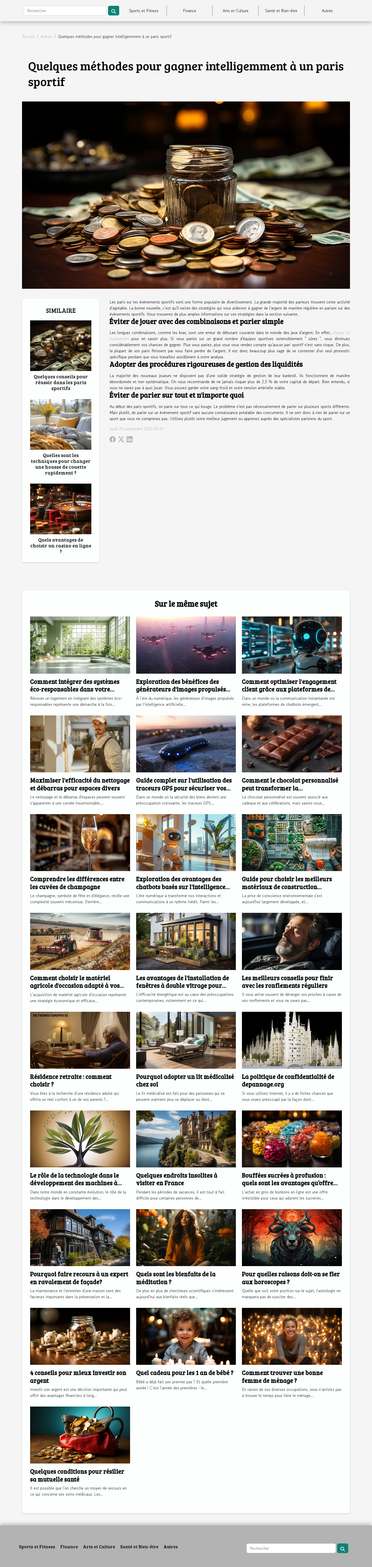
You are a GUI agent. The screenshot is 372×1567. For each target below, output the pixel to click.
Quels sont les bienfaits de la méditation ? (176, 1278)
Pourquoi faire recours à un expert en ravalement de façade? (79, 1278)
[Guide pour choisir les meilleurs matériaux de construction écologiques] (292, 842)
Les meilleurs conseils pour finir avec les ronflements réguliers (287, 981)
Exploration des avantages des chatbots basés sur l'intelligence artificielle (180, 886)
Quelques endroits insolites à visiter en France (176, 1179)
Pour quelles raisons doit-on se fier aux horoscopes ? (291, 1278)
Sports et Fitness (143, 11)
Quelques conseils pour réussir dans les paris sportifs (61, 382)
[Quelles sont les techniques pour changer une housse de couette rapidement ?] (60, 424)
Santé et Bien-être (281, 11)
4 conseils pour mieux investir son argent (78, 1376)
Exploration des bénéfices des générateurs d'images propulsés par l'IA (181, 689)
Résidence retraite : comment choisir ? (71, 1080)
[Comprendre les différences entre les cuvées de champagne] (80, 842)
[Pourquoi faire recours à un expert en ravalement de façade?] (80, 1237)
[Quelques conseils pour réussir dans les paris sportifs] (60, 345)
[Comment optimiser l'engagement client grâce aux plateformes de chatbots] (292, 644)
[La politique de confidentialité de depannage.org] (292, 1040)
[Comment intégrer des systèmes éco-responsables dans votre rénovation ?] (80, 644)
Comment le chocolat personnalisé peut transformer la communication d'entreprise (290, 788)
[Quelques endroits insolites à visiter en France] (186, 1138)
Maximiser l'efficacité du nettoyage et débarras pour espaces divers (80, 784)
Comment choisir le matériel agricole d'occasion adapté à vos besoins (75, 985)
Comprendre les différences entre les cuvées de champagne (77, 883)
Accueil (28, 36)
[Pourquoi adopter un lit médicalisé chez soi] (186, 1040)
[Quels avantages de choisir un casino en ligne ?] (60, 508)
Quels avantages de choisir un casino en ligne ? (60, 545)
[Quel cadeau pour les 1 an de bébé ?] (186, 1336)
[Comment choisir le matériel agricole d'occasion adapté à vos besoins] (80, 941)
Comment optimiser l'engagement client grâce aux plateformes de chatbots (289, 689)
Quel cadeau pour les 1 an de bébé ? (185, 1372)
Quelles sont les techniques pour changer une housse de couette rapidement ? (61, 464)
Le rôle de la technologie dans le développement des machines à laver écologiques (74, 1183)
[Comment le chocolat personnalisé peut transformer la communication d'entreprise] (292, 743)
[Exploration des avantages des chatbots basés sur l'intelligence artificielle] (186, 842)
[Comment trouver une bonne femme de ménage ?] (292, 1336)
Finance (189, 11)
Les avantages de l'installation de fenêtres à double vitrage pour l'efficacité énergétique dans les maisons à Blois (182, 989)
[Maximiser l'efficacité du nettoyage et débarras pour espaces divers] (80, 743)
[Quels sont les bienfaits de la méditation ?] (186, 1237)
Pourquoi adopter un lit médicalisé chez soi (185, 1080)
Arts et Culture (236, 11)
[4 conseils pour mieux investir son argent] (80, 1336)
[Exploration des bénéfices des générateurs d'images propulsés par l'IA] (186, 644)
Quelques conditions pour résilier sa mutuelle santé (77, 1475)
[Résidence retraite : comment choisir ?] (80, 1040)
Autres (327, 11)
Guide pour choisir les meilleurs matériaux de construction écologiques (287, 886)
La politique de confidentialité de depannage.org (288, 1080)
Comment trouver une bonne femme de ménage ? (282, 1376)
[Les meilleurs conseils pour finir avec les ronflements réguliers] (292, 941)
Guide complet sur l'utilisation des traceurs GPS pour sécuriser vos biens (184, 788)
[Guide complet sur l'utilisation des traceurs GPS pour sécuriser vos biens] (186, 743)
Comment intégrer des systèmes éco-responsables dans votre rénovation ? (74, 689)
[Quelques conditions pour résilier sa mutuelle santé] (80, 1434)
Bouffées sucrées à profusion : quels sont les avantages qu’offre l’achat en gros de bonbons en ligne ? (290, 1186)
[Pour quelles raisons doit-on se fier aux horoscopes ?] (292, 1237)
